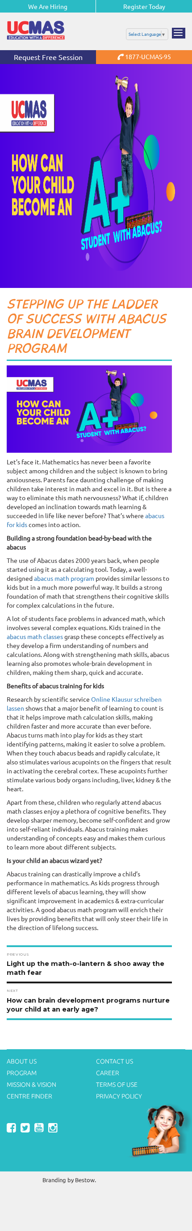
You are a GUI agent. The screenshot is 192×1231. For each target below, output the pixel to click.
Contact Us (114, 1061)
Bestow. (85, 1180)
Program (22, 1073)
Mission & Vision (31, 1084)
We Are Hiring (47, 6)
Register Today (144, 6)
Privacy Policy (119, 1096)
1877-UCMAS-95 (147, 56)
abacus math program (64, 578)
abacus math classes (35, 636)
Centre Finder (29, 1096)
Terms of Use (117, 1084)
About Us (22, 1061)
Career (107, 1073)
